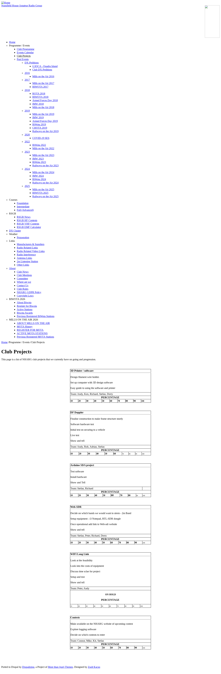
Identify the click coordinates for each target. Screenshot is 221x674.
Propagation (23, 237)
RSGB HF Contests (27, 220)
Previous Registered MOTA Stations (35, 336)
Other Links (23, 264)
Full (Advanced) (25, 210)
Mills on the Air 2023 (43, 155)
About (12, 268)
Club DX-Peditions (42, 69)
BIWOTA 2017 (40, 86)
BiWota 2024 (39, 179)
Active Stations (24, 309)
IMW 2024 (38, 175)
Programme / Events (19, 45)
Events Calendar (25, 52)
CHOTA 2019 (39, 127)
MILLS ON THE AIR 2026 (23, 319)
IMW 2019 (38, 117)
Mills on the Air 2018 (43, 107)
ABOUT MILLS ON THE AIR (33, 323)
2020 (27, 134)
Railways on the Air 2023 (45, 165)
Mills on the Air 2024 (43, 172)
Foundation (22, 203)
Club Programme (25, 49)
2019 (27, 110)
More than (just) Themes (60, 667)
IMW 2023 (38, 158)
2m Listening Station (27, 261)
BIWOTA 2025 (40, 192)
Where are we (24, 282)
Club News (22, 271)
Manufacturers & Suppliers (30, 244)
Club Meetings (24, 275)
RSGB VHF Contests (28, 223)
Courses (13, 199)
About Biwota (24, 302)
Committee (22, 278)
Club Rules (22, 289)
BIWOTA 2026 (17, 299)
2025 (27, 186)
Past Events (23, 59)
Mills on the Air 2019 (43, 114)
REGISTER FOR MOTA (30, 330)
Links (12, 240)
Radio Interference (26, 254)
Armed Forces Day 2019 (45, 121)
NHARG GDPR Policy (29, 292)
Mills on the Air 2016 (43, 76)
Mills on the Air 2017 (43, 83)
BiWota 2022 (39, 145)
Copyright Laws (25, 295)
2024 (27, 169)
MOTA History (25, 326)
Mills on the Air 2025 (43, 189)
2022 (27, 141)
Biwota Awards (25, 312)
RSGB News (23, 217)
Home (12, 42)
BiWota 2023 (39, 162)
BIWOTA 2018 (40, 97)
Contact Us (22, 285)
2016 (27, 73)
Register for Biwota (27, 306)
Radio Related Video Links (31, 251)
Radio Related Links (27, 247)
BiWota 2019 (39, 124)
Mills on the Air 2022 (43, 148)
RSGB (12, 213)
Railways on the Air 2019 (45, 131)
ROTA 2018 (38, 93)
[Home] (5, 2)
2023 (27, 151)
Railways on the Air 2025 (45, 196)
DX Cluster (15, 230)
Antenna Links (24, 258)
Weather (13, 234)
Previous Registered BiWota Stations (35, 316)
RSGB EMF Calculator (29, 227)
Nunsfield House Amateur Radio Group (21, 5)
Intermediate (23, 206)
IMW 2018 (38, 104)
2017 (27, 79)
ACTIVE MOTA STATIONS (32, 333)
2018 (27, 90)
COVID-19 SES (40, 138)
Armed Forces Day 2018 (45, 100)
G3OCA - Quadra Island (45, 66)
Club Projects (24, 55)
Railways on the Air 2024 (45, 182)
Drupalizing (28, 667)
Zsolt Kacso (94, 667)
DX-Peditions (32, 62)
